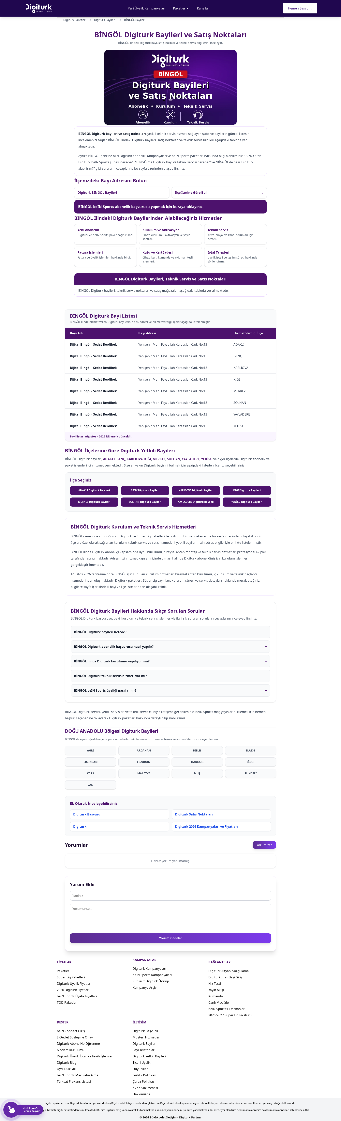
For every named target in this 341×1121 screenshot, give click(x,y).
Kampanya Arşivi (145, 987)
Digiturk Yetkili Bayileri (149, 1056)
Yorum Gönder (170, 938)
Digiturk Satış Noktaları (194, 814)
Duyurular (140, 1069)
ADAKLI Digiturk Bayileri (94, 490)
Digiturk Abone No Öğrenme (78, 1043)
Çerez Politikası (144, 1081)
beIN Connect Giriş (71, 1031)
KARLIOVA (135, 459)
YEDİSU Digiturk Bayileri (246, 502)
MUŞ (197, 773)
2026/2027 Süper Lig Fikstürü (230, 1015)
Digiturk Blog (67, 1062)
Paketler (181, 8)
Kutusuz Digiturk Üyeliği (151, 981)
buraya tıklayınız (187, 206)
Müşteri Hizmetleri (146, 1037)
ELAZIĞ (250, 750)
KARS (90, 773)
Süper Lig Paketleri (71, 977)
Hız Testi (214, 983)
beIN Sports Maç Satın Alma (77, 1075)
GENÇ (120, 459)
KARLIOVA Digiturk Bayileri (196, 490)
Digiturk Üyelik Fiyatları (74, 983)
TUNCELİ (251, 773)
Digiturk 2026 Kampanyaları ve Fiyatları (206, 826)
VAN (90, 785)
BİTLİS (197, 750)
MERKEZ (159, 459)
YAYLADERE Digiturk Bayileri (196, 502)
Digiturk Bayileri (144, 1043)
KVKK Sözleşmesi (145, 1088)
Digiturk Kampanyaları (149, 968)
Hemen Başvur (300, 8)
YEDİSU (207, 459)
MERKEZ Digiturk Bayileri (94, 502)
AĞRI (90, 750)
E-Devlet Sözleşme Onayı (75, 1037)
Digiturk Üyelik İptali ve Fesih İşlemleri (85, 1056)
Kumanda (215, 996)
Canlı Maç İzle (218, 1002)
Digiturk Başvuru (86, 814)
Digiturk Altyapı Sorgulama (228, 971)
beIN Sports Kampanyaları (152, 975)
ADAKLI (109, 459)
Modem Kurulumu (70, 1050)
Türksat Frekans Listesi (74, 1081)
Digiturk (79, 826)
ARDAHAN (144, 750)
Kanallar (203, 8)
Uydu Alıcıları (66, 1069)
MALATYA (143, 773)
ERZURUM (144, 762)
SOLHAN (173, 459)
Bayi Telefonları (144, 1050)
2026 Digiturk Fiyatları (73, 990)
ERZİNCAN (90, 762)
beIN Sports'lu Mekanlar (226, 1009)
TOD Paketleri (67, 1002)
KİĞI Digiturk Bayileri (247, 490)
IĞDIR (250, 762)
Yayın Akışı (216, 990)
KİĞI (147, 459)
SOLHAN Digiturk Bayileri (145, 502)
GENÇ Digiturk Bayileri (145, 490)
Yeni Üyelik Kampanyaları (146, 8)
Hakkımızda (141, 1094)
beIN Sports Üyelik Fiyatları (77, 996)
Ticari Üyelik (142, 1062)
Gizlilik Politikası (144, 1075)
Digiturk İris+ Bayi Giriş (225, 977)
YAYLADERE (191, 459)
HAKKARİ (197, 762)
